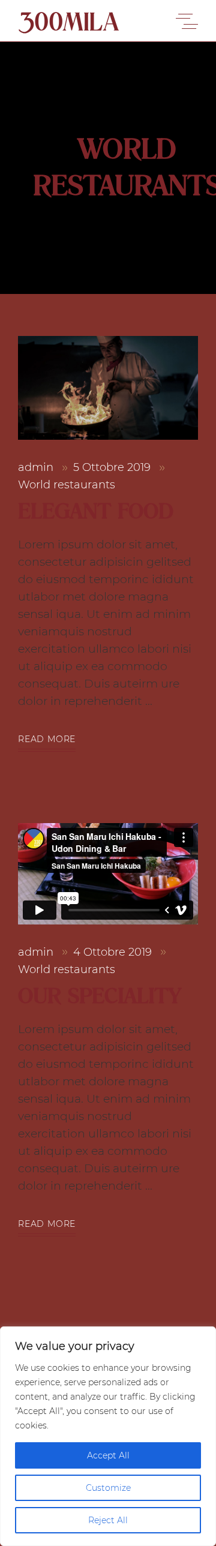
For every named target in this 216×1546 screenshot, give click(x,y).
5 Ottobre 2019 (113, 467)
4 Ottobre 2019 (114, 952)
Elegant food (95, 511)
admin (37, 467)
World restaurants (66, 484)
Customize (108, 1487)
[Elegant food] (108, 388)
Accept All (108, 1455)
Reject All (108, 1520)
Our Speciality (99, 996)
